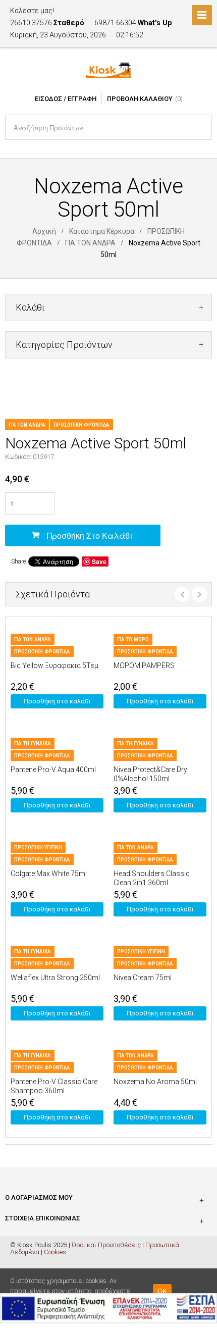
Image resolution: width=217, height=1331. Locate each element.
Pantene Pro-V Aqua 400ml (53, 769)
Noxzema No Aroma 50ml (155, 1082)
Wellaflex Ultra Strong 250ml (55, 978)
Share (18, 561)
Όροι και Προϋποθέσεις (106, 1245)
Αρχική (44, 231)
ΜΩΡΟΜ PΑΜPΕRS (144, 665)
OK (162, 1291)
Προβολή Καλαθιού (140, 99)
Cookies (55, 1252)
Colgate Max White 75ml (49, 873)
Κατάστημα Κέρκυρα (101, 231)
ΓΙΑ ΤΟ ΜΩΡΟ (133, 639)
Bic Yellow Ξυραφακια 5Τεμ (54, 665)
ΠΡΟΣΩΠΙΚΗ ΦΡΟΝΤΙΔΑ (81, 425)
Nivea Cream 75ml (143, 978)
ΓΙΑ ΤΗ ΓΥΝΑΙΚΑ (32, 743)
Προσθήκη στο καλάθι (90, 535)
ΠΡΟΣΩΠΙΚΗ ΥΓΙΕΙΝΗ (38, 847)
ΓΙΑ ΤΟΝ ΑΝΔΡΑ (90, 243)
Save (99, 561)
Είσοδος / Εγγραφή (65, 99)
